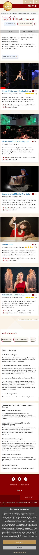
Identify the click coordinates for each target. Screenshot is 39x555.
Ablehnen (19, 548)
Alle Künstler (4, 13)
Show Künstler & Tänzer (15, 13)
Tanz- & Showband (21, 340)
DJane (33, 340)
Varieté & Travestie (25, 24)
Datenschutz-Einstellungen (19, 552)
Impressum (14, 485)
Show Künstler (25, 13)
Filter (8, 31)
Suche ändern (28, 31)
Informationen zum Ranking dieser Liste (28, 319)
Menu (31, 6)
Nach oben (29, 497)
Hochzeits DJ (6, 340)
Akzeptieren (19, 542)
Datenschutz (25, 485)
